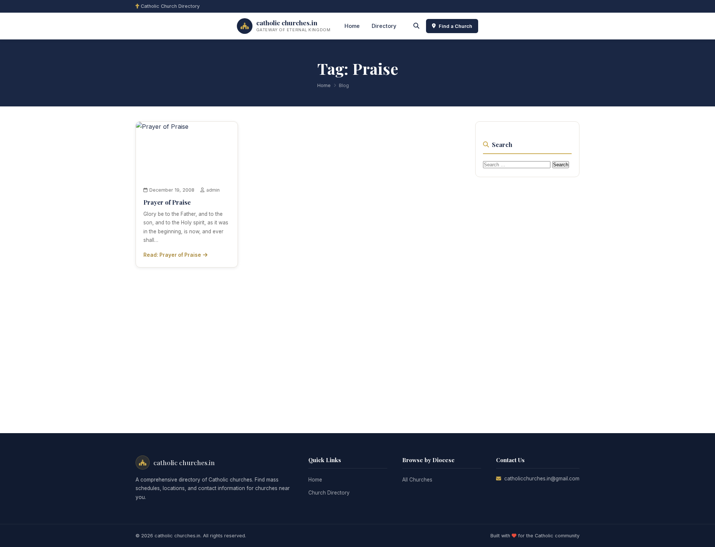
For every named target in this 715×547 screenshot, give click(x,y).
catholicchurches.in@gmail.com (541, 479)
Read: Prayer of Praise (172, 255)
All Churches (417, 480)
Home (352, 26)
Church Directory (329, 493)
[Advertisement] (531, 296)
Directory (384, 26)
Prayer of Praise (167, 202)
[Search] (416, 26)
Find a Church (455, 26)
